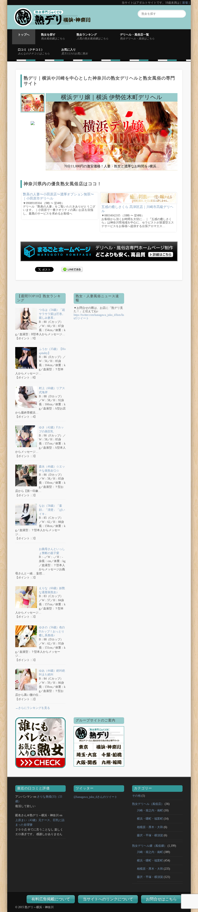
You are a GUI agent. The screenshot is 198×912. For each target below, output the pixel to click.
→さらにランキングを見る (32, 708)
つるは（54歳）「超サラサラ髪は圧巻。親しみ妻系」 (52, 314)
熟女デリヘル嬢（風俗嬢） (149, 845)
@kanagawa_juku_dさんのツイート (95, 797)
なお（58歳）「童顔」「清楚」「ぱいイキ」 (52, 510)
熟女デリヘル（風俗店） (148, 804)
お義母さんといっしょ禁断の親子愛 (52, 551)
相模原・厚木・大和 (150, 827)
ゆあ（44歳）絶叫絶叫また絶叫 (52, 672)
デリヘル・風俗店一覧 (137, 36)
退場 (185, 2)
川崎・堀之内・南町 (150, 810)
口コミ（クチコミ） (34, 51)
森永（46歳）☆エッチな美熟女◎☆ (52, 468)
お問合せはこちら (161, 899)
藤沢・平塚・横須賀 (150, 835)
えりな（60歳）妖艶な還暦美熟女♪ (52, 590)
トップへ (23, 34)
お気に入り (74, 51)
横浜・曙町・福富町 (150, 818)
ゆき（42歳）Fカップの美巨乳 (51, 429)
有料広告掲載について (50, 899)
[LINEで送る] (72, 269)
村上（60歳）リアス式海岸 (52, 390)
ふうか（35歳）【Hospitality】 (52, 351)
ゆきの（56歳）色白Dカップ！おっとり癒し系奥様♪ (52, 631)
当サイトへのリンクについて (108, 899)
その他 (136, 795)
